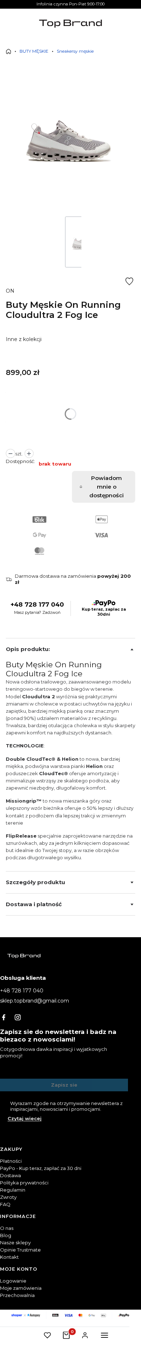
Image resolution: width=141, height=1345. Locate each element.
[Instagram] (17, 1017)
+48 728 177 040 (37, 604)
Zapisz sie (64, 1085)
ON (10, 291)
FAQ (5, 1204)
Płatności (11, 1161)
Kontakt (9, 1257)
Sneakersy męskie (75, 51)
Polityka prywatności (24, 1182)
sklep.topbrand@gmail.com (34, 1000)
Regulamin (12, 1190)
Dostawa (10, 1175)
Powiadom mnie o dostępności (106, 487)
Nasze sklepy (15, 1242)
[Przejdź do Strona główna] (8, 51)
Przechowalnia (17, 1295)
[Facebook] (3, 1017)
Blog (5, 1235)
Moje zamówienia (21, 1288)
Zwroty (8, 1197)
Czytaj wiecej (25, 1118)
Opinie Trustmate (20, 1250)
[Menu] (104, 1335)
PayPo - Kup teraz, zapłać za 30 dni (40, 1168)
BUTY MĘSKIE (34, 51)
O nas (6, 1228)
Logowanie (13, 1281)
